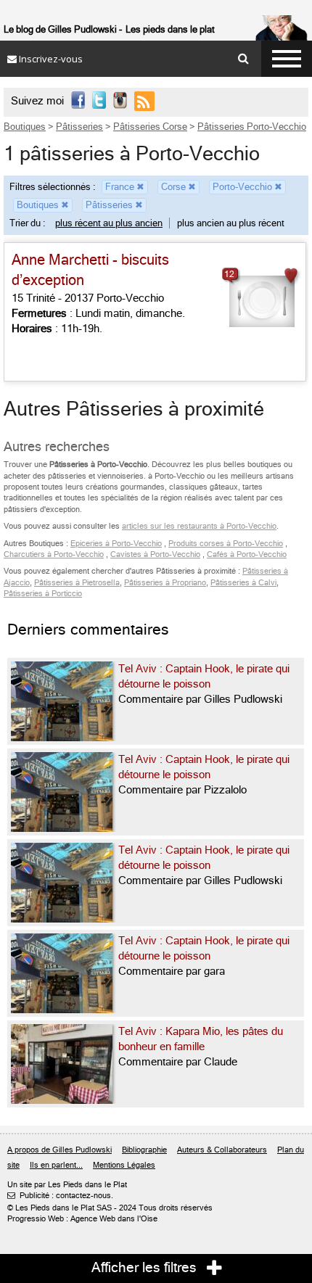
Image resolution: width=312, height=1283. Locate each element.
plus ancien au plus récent (230, 223)
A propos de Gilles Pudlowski (59, 1150)
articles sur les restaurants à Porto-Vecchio (199, 526)
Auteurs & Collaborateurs (222, 1150)
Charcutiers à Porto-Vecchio (54, 554)
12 (229, 274)
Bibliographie (144, 1150)
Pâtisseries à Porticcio (43, 593)
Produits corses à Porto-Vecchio (225, 543)
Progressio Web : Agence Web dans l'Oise (82, 1219)
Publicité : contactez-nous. (60, 1195)
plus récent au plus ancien (109, 223)
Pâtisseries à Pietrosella (77, 582)
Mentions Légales (124, 1165)
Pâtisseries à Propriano (165, 582)
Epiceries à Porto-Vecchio (116, 543)
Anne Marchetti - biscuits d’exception (90, 270)
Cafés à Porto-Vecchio (247, 554)
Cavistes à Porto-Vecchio (155, 554)
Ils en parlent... (56, 1165)
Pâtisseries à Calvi (243, 582)
